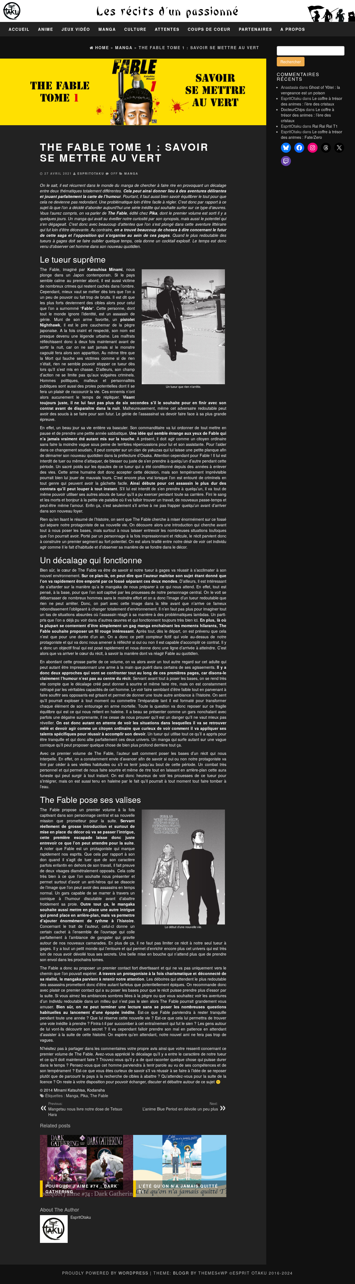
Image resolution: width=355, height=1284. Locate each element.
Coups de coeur (209, 29)
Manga (107, 29)
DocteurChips (293, 109)
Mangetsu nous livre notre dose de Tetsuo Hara (85, 1109)
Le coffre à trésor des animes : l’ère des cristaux (311, 101)
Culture (135, 29)
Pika (84, 1095)
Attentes (167, 29)
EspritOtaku (90, 173)
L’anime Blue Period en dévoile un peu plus (180, 1106)
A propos (292, 29)
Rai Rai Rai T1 (325, 126)
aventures (196, 191)
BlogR (181, 1273)
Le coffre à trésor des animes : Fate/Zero (311, 134)
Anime (45, 29)
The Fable (99, 1095)
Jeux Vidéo (76, 29)
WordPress (133, 1273)
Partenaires (255, 29)
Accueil (19, 29)
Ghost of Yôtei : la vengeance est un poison (310, 90)
